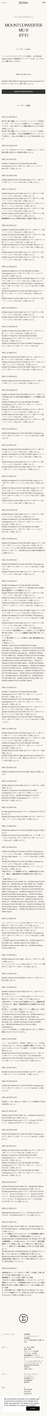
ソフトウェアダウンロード (32, 1363)
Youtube (27, 1391)
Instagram (28, 1389)
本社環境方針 (28, 1380)
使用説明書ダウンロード (32, 1355)
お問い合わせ (28, 1369)
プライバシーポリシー (31, 1374)
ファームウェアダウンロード (23, 17)
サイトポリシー (29, 1376)
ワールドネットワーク (31, 1336)
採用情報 (27, 1338)
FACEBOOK (28, 1393)
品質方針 (27, 1382)
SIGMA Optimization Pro (23, 91)
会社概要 (27, 1334)
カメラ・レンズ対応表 (31, 1351)
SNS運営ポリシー (29, 1378)
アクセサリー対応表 (30, 1353)
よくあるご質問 (29, 1347)
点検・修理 (27, 1349)
